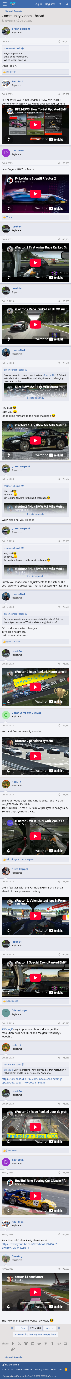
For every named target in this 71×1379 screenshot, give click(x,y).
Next (48, 1328)
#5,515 (66, 1023)
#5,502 (66, 94)
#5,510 (66, 663)
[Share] (59, 42)
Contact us (7, 1369)
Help (53, 1369)
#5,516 (66, 1057)
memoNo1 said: (12, 48)
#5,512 (66, 794)
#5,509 (66, 606)
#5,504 (66, 239)
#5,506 (66, 363)
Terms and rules (24, 1369)
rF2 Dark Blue (12, 1364)
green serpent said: (14, 369)
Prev (22, 1328)
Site (60, 1369)
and (20, 859)
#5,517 (66, 1103)
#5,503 (66, 163)
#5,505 (66, 301)
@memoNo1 (50, 375)
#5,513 (66, 881)
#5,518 (66, 1172)
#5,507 (66, 478)
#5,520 (66, 1268)
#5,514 (66, 954)
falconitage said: (12, 1064)
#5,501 (66, 41)
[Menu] (5, 4)
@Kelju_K (7, 1029)
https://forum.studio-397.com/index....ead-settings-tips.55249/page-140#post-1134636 (32, 1080)
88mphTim (10, 20)
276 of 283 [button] (35, 1328)
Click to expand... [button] (35, 397)
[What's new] (60, 4)
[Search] (67, 4)
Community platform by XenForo (29, 1376)
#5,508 (66, 541)
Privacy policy (42, 1369)
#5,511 (66, 725)
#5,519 (66, 1234)
